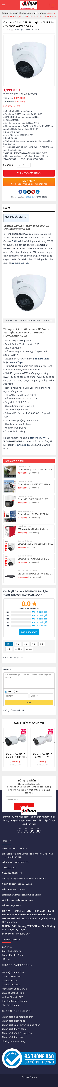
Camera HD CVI (10, 980)
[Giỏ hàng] (52, 5)
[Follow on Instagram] (26, 830)
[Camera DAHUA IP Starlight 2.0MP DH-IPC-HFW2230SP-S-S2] (16, 740)
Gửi (29, 702)
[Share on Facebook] (20, 192)
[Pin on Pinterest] (33, 192)
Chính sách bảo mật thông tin (17, 1016)
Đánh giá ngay (29, 632)
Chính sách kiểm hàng (13, 1020)
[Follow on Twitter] (32, 830)
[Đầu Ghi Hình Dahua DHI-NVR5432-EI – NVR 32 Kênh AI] (10, 576)
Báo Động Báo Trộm (12, 996)
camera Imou (42, 358)
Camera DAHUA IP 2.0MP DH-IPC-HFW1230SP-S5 (42, 755)
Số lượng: (8, 164)
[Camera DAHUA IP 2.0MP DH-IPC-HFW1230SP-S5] (42, 740)
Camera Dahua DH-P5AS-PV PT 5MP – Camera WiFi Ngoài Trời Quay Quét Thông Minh (34, 514)
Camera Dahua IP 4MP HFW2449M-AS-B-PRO (35, 484)
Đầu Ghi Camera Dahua (14, 1001)
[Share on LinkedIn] (38, 192)
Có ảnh (29, 649)
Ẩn (26, 217)
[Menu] (3, 5)
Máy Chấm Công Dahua (14, 988)
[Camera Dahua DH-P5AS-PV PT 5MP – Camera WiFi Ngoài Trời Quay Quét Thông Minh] (10, 516)
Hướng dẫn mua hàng (13, 1041)
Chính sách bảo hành (13, 1037)
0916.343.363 (31, 197)
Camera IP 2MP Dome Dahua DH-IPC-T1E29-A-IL (34, 544)
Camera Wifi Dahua (12, 976)
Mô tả (7, 208)
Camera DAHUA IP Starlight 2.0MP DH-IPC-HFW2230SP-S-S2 (15, 755)
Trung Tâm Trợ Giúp (12, 955)
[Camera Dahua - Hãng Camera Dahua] (28, 5)
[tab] (29, 208)
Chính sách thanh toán (14, 1028)
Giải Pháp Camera (11, 950)
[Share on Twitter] (25, 192)
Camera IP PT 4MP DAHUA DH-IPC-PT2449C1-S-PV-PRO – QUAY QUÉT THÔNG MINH (33, 499)
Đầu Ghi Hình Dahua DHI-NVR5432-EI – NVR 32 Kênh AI (35, 574)
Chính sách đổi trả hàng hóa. (17, 1033)
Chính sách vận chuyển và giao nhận (21, 1024)
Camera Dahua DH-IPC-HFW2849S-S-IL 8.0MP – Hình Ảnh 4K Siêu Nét (35, 469)
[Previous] (3, 748)
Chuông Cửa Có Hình (13, 992)
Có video (18, 649)
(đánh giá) (20, 29)
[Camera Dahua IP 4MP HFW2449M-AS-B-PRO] (10, 486)
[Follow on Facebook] (20, 830)
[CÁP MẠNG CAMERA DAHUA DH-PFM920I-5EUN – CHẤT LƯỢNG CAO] (10, 531)
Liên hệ (6, 959)
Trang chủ (7, 12)
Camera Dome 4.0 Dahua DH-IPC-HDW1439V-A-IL (33, 559)
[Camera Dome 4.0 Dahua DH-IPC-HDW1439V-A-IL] (10, 561)
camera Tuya (16, 362)
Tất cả (9, 644)
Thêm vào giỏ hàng (29, 173)
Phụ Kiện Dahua (10, 1005)
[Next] (54, 748)
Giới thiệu (7, 946)
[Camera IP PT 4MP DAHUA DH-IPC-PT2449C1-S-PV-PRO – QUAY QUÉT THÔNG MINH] (10, 501)
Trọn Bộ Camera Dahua (14, 972)
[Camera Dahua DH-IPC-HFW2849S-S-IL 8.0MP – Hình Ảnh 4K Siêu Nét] (10, 472)
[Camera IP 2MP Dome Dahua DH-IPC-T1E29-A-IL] (10, 546)
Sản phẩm (19, 12)
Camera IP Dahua (36, 12)
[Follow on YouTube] (38, 830)
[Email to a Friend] (29, 192)
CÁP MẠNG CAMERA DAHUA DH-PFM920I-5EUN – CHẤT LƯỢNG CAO (34, 529)
